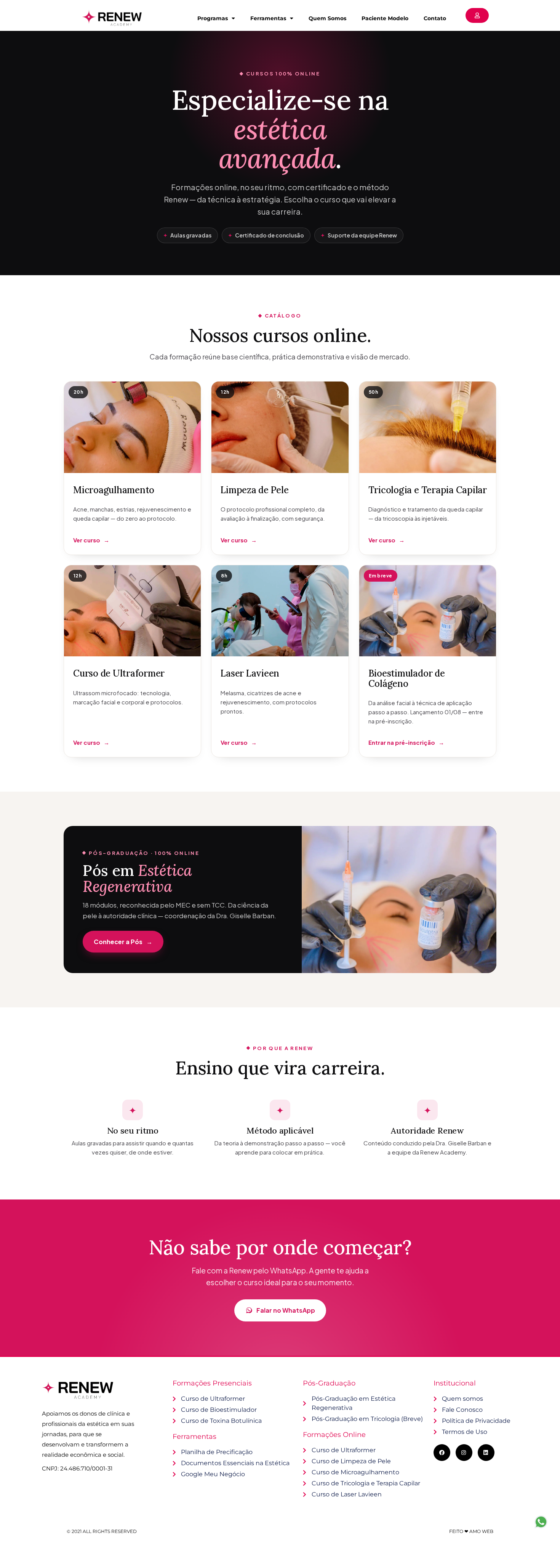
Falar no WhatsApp (285, 1310)
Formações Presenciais (212, 1383)
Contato (435, 18)
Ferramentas (268, 18)
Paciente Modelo (385, 18)
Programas (212, 18)
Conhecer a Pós (123, 942)
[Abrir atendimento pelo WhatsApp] (541, 1522)
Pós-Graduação (329, 1383)
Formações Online (334, 1434)
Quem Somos (327, 18)
